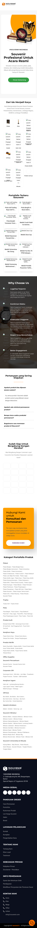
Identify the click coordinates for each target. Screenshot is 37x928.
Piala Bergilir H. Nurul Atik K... (26, 209)
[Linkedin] (19, 792)
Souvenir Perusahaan (11, 660)
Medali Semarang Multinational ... (11, 265)
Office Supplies (8, 657)
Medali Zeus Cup (26, 234)
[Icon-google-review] (28, 792)
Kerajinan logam (9, 680)
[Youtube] (14, 792)
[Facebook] (5, 792)
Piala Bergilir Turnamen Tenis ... (11, 222)
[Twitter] (10, 792)
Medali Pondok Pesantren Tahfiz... (26, 267)
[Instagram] (24, 792)
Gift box (6, 693)
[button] (18, 80)
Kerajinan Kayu (8, 632)
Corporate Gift (8, 670)
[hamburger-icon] (32, 5)
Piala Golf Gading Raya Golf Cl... (11, 209)
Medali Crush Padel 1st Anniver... (26, 223)
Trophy (5, 600)
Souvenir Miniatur (10, 713)
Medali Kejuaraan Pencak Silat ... (11, 237)
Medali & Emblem (9, 705)
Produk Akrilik (8, 642)
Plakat (5, 563)
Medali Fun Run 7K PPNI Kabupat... (26, 252)
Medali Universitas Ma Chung (11, 250)
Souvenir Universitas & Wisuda (14, 741)
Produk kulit (7, 620)
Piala (5, 608)
